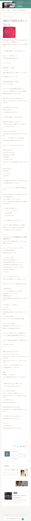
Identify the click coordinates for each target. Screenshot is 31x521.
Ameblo (14, 10)
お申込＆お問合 (22, 10)
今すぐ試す (20, 6)
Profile (8, 10)
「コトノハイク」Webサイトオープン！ (12, 469)
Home (3, 10)
